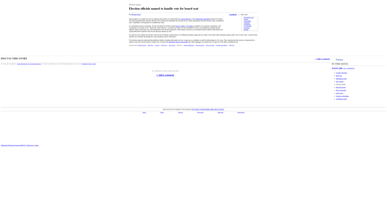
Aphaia (190, 26)
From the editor (142, 45)
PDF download (249, 17)
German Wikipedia (189, 45)
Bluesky (247, 28)
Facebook (247, 24)
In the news (339, 93)
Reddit (246, 29)
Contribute (233, 14)
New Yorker (340, 81)
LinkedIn (247, 23)
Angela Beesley (186, 19)
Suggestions (241, 112)
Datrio (183, 26)
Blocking (150, 45)
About (162, 112)
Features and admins (221, 45)
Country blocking (341, 73)
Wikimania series (341, 79)
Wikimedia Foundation (203, 19)
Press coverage (210, 45)
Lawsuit (157, 45)
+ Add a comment (322, 58)
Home (144, 112)
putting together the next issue (208, 109)
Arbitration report (341, 99)
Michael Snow (136, 14)
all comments (348, 68)
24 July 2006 (337, 68)
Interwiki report (341, 87)
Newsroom (200, 112)
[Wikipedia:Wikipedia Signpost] (339, 59)
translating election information (178, 42)
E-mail (246, 19)
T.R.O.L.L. (232, 45)
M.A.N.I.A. (164, 45)
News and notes (200, 45)
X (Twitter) (248, 26)
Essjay (178, 26)
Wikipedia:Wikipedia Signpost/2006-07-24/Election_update (20, 145)
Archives (180, 112)
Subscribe (220, 112)
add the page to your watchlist (29, 64)
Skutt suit (339, 76)
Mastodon (247, 21)
